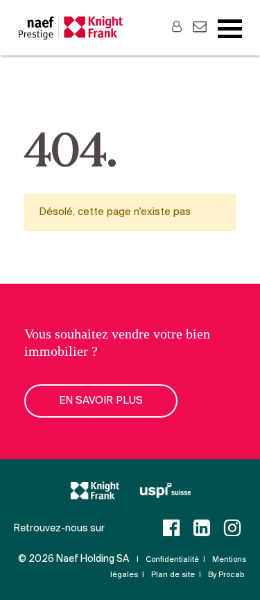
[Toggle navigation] (230, 29)
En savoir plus (101, 400)
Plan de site (173, 575)
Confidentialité (172, 560)
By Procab (226, 575)
